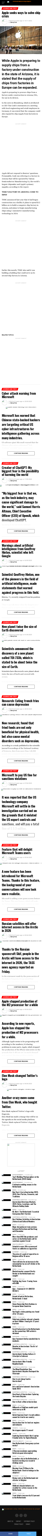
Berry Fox (14, 22)
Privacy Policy (18, 1524)
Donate (28, 1524)
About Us (10, 1521)
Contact (18, 1521)
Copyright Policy (29, 1521)
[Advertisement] (21, 146)
